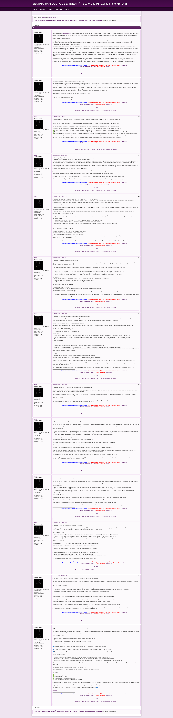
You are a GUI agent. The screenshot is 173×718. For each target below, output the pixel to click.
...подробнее (124, 65)
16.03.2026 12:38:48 (62, 522)
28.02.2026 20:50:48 (62, 419)
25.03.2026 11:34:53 (62, 575)
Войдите (44, 17)
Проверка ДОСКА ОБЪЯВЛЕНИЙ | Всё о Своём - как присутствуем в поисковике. (96, 73)
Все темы (96, 69)
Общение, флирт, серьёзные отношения (90, 20)
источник (55, 690)
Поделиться (55, 30)
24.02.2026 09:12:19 (62, 196)
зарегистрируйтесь (53, 17)
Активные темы (37, 12)
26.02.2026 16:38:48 (62, 313)
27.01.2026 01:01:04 (62, 30)
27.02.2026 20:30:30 (62, 384)
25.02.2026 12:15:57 (62, 257)
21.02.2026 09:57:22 (62, 116)
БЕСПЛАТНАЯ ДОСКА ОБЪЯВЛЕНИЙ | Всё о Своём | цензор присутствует (56, 20)
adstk (35, 31)
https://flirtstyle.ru (67, 33)
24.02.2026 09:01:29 (62, 155)
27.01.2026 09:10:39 (62, 79)
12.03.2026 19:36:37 (62, 476)
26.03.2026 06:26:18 (62, 625)
